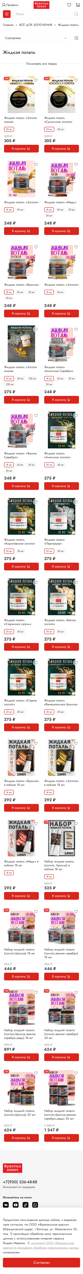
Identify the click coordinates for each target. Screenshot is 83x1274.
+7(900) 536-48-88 (20, 1182)
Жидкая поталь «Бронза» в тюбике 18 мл (21, 783)
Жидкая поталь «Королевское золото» (19, 541)
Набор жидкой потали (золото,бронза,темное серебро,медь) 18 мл (20, 1034)
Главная (8, 25)
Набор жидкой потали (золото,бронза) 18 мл (19, 951)
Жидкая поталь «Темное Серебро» (20, 455)
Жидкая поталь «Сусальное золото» (58, 120)
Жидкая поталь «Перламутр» (54, 541)
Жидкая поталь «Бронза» (21, 284)
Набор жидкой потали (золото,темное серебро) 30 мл (61, 1034)
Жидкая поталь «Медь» (60, 202)
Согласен (41, 1262)
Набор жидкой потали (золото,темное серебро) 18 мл (61, 953)
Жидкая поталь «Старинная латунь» (17, 622)
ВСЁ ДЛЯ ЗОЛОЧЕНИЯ (35, 25)
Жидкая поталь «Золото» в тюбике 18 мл (61, 783)
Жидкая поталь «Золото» (21, 202)
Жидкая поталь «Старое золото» (20, 702)
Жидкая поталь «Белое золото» (60, 622)
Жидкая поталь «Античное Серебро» (58, 369)
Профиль (12, 5)
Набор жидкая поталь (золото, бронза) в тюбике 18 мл (59, 865)
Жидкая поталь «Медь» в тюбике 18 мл (21, 863)
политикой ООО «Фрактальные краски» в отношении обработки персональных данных (41, 1245)
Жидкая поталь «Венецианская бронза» (61, 702)
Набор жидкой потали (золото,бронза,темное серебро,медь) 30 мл (60, 1115)
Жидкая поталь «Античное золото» (57, 455)
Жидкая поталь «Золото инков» (20, 120)
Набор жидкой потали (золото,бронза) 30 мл (20, 1113)
